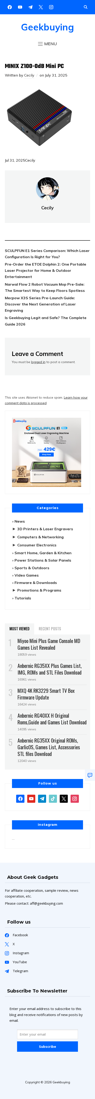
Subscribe (47, 1046)
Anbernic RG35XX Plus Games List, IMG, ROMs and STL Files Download (50, 669)
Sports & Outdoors (32, 568)
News (20, 521)
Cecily (29, 75)
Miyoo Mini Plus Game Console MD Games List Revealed (49, 644)
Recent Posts (50, 628)
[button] (47, 44)
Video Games (27, 575)
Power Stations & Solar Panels (43, 560)
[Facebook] (10, 6)
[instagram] (51, 6)
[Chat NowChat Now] (90, 775)
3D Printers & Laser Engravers (45, 529)
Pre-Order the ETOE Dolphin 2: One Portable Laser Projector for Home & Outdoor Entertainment (45, 270)
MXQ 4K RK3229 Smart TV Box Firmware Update (46, 694)
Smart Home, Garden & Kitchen (43, 553)
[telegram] (42, 798)
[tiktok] (53, 798)
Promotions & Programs (39, 590)
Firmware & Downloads (36, 582)
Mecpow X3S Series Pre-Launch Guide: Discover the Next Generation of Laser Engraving (40, 304)
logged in (38, 362)
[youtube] (20, 6)
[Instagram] (30, 6)
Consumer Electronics (36, 545)
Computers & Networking (40, 537)
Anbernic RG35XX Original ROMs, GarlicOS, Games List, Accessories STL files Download (49, 747)
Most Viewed (19, 628)
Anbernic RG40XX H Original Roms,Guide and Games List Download (52, 719)
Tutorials (23, 598)
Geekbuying (47, 27)
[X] (41, 6)
